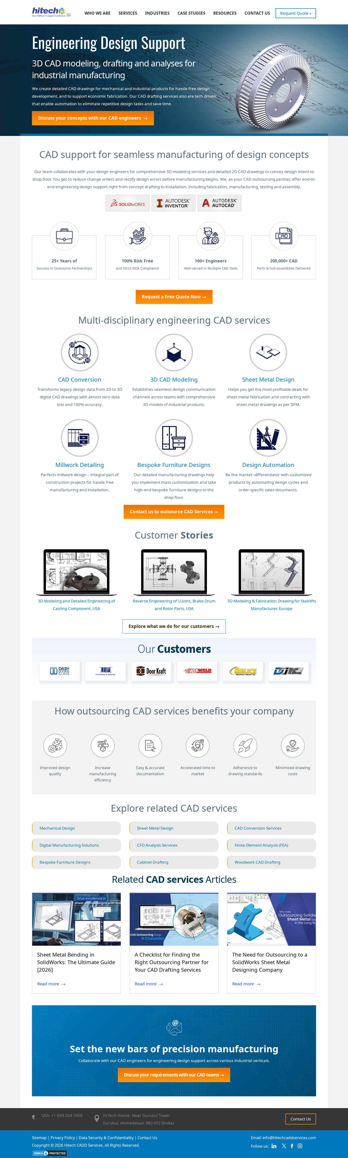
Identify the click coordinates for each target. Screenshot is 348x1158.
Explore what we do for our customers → (174, 626)
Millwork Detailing (79, 465)
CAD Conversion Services (258, 828)
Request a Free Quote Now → (174, 297)
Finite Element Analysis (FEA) (261, 845)
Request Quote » (296, 13)
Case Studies (191, 13)
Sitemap (39, 1137)
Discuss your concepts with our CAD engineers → (93, 118)
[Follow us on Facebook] (292, 1147)
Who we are (98, 13)
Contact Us (257, 13)
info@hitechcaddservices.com (289, 1137)
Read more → (51, 984)
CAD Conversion (79, 379)
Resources (224, 13)
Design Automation (268, 465)
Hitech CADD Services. (84, 1145)
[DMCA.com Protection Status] (49, 1152)
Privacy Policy (63, 1137)
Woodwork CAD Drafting (257, 862)
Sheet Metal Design (268, 379)
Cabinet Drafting (152, 862)
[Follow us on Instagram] (300, 1147)
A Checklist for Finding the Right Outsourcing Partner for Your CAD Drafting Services (172, 962)
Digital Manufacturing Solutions (69, 845)
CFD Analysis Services (157, 845)
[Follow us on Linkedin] (274, 1147)
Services (128, 13)
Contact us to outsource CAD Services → (174, 512)
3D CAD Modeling (174, 379)
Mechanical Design (57, 828)
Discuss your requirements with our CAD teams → (174, 1075)
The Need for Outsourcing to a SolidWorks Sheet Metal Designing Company (269, 962)
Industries (157, 13)
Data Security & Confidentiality (106, 1137)
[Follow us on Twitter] (284, 1147)
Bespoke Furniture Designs (173, 465)
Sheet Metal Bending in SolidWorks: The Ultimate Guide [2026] (76, 962)
